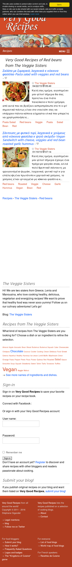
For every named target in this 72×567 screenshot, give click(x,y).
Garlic (58, 184)
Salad (60, 122)
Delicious (53, 351)
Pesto (23, 359)
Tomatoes (50, 363)
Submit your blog (13, 542)
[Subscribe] (33, 83)
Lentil (41, 355)
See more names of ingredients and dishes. (31, 375)
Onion (60, 355)
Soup (13, 363)
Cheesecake (64, 347)
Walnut (26, 370)
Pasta (50, 122)
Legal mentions (12, 519)
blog (7, 523)
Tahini (39, 363)
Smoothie (6, 363)
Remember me (14, 452)
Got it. (59, 4)
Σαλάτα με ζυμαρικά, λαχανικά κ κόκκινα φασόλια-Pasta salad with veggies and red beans (36, 73)
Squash (18, 363)
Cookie (33, 351)
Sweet (33, 363)
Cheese (46, 184)
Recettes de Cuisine (50, 555)
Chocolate (16, 351)
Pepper (17, 359)
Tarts (44, 363)
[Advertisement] (36, 240)
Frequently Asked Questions (18, 548)
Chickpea (6, 351)
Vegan (19, 187)
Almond (5, 347)
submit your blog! (56, 491)
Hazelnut (12, 355)
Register (40, 462)
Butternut (35, 347)
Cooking (40, 351)
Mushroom (53, 355)
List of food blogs (49, 542)
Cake (56, 347)
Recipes (7, 51)
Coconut (27, 351)
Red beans (25, 122)
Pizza (28, 359)
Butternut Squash (47, 347)
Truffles (57, 363)
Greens (5, 355)
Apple (11, 347)
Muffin (45, 355)
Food (59, 351)
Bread (29, 347)
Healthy (19, 355)
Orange (6, 359)
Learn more (34, 14)
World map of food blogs (52, 545)
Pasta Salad (9, 122)
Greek (64, 351)
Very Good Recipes (11, 502)
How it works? (11, 545)
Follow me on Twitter (15, 526)
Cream (46, 351)
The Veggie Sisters (45, 83)
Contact (44, 516)
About (43, 512)
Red (14, 126)
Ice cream (34, 355)
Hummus (7, 187)
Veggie (39, 122)
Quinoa (40, 359)
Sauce (64, 359)
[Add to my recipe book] (6, 78)
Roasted (22, 184)
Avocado (17, 347)
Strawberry (26, 363)
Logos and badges (13, 552)
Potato (33, 359)
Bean (5, 126)
